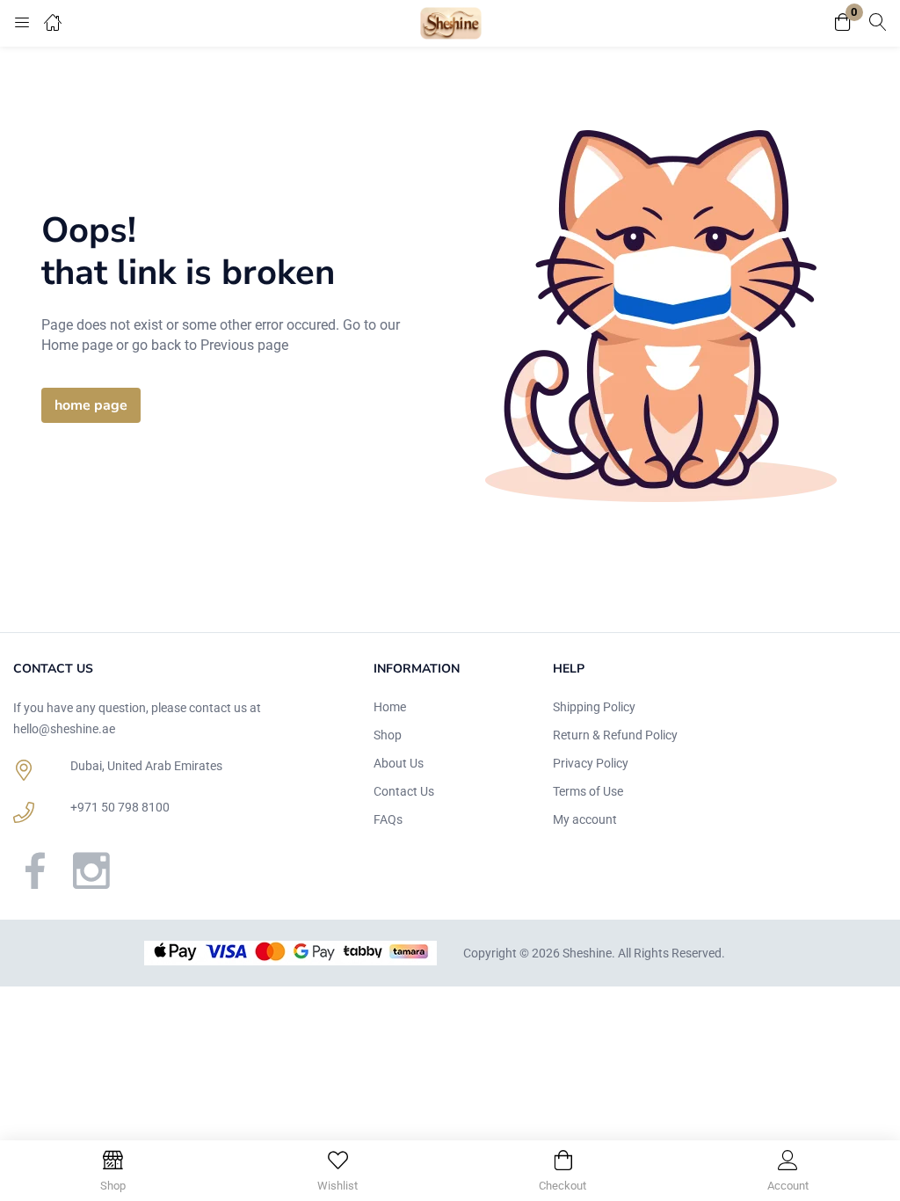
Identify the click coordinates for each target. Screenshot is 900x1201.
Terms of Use (588, 791)
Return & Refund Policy (615, 735)
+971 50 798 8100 (120, 807)
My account (585, 819)
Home (390, 707)
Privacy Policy (590, 763)
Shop (388, 735)
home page (90, 405)
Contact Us (404, 791)
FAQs (388, 819)
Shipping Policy (594, 707)
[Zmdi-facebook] (35, 870)
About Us (399, 763)
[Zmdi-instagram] (91, 870)
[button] (843, 23)
